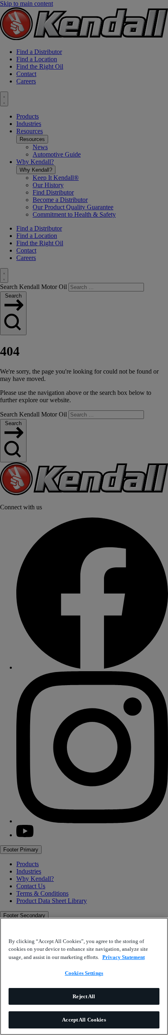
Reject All (84, 996)
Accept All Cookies (84, 1020)
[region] (84, 976)
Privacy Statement (123, 957)
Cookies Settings (84, 973)
